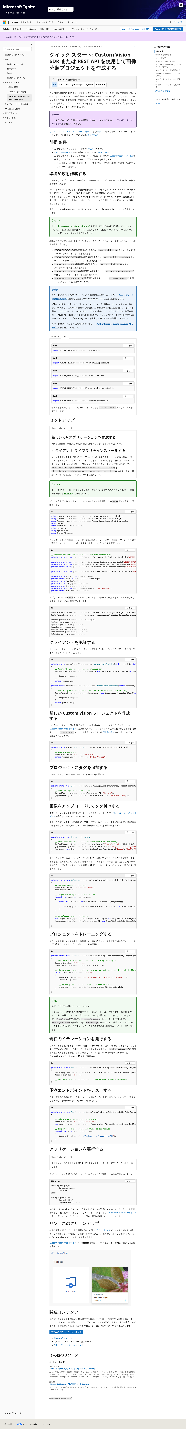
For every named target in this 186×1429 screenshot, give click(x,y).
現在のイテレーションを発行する (168, 85)
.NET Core (102, 152)
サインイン (178, 22)
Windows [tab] (55, 336)
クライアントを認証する (165, 61)
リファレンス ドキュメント (61, 131)
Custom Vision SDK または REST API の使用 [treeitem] (20, 98)
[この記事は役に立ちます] (155, 103)
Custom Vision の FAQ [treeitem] (16, 78)
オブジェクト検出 (102, 1230)
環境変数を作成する (163, 54)
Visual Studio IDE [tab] (58, 428)
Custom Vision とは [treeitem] (15, 64)
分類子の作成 (108, 732)
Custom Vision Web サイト (62, 728)
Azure (60, 46)
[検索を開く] (170, 22)
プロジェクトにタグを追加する (168, 70)
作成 (90, 148)
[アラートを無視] (181, 5)
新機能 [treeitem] (9, 73)
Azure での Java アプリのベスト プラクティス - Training (72, 1369)
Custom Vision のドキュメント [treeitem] (17, 55)
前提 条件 (159, 51)
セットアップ (161, 58)
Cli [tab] (71, 428)
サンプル (92, 135)
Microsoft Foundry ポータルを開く (136, 29)
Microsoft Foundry (73, 46)
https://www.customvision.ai (73, 226)
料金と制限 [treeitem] (11, 68)
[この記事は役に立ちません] (158, 103)
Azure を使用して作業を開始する (168, 29)
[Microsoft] (4, 22)
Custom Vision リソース (120, 155)
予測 (99, 131)
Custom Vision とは (63, 1338)
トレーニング (82, 131)
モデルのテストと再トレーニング (66, 1332)
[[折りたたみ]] (31, 44)
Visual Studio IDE (62, 152)
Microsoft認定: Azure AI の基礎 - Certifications (69, 1384)
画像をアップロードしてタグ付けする (168, 74)
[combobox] (17, 49)
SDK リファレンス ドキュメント (69, 1345)
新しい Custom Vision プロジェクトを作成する (168, 65)
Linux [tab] (65, 336)
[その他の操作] (134, 47)
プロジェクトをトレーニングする (168, 80)
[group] (93, 573)
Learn (52, 46)
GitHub (67, 493)
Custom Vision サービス (94, 46)
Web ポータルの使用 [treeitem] (17, 92)
